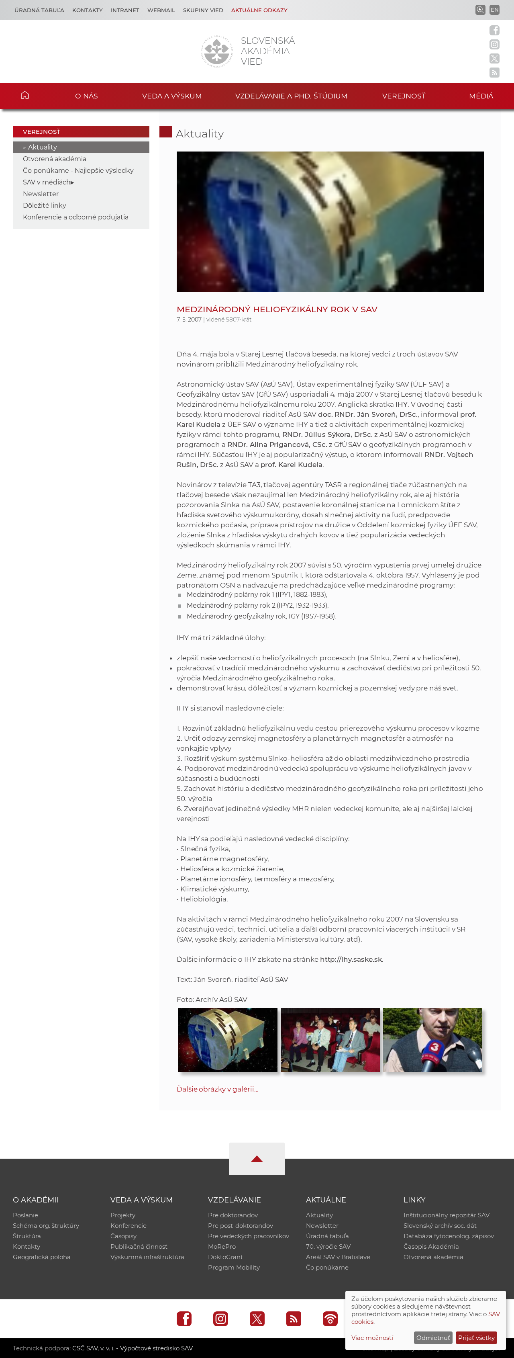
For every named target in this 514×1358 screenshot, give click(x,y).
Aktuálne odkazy (259, 10)
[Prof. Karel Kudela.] (432, 1038)
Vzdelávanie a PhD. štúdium (291, 96)
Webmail (161, 10)
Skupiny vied (203, 10)
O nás (86, 96)
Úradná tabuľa (39, 10)
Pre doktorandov (233, 1215)
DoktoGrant (225, 1257)
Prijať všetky (476, 1338)
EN (495, 9)
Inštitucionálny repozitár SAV (447, 1215)
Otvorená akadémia (54, 159)
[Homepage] (217, 51)
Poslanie (25, 1215)
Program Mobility (234, 1267)
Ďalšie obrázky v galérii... (218, 1089)
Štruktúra (27, 1236)
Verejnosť (404, 96)
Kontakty (87, 10)
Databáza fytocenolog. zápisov (449, 1236)
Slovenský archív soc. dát (440, 1225)
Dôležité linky (44, 205)
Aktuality (42, 147)
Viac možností (372, 1338)
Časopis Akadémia (431, 1246)
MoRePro (222, 1246)
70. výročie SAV (328, 1246)
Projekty (122, 1215)
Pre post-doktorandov (240, 1225)
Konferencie (128, 1225)
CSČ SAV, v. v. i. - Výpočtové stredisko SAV (132, 1348)
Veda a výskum (172, 96)
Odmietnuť (433, 1338)
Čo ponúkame (327, 1267)
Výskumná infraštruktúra (147, 1257)
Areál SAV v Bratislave (338, 1257)
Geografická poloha (42, 1257)
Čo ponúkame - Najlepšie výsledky (78, 170)
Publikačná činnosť (138, 1246)
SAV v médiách (47, 182)
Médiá (481, 96)
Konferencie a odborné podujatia (75, 217)
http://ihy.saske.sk (351, 959)
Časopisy (123, 1236)
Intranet (125, 10)
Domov (36, 95)
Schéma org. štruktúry (46, 1225)
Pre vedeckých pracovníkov (248, 1236)
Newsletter (41, 194)
